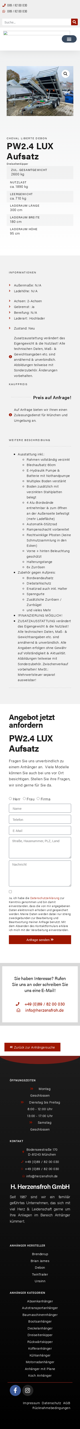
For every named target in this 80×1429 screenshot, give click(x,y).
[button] (69, 39)
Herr (17, 799)
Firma (46, 799)
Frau (30, 799)
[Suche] (74, 22)
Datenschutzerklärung (45, 898)
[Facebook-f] (15, 1390)
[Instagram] (27, 1390)
